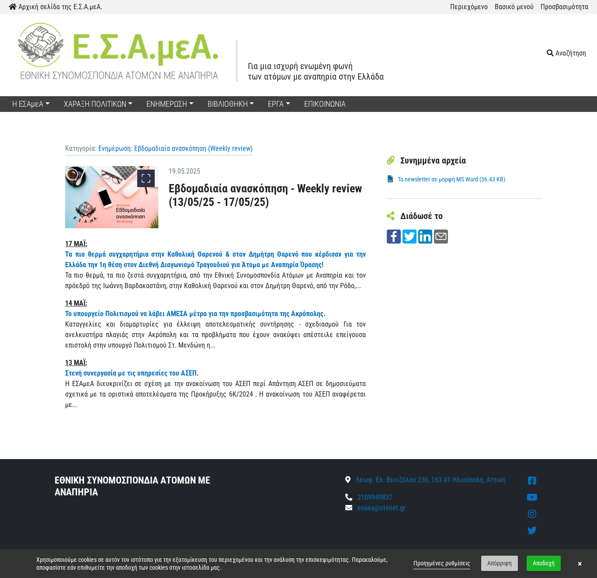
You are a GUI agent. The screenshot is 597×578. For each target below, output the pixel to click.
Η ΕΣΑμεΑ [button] (27, 103)
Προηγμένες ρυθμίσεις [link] (441, 563)
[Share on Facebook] (394, 236)
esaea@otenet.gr (382, 508)
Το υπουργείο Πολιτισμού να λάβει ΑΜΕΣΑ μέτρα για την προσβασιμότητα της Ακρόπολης (194, 314)
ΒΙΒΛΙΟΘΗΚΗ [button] (228, 103)
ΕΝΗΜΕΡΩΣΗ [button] (166, 103)
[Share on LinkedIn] (425, 236)
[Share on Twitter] (410, 236)
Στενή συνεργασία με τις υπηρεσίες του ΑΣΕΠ (131, 373)
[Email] (441, 236)
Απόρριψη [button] (499, 563)
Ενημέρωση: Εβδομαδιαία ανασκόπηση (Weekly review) (175, 148)
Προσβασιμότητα (564, 7)
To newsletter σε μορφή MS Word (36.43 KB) (451, 179)
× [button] (580, 563)
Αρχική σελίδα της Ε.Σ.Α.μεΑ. (59, 7)
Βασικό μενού (514, 7)
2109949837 (374, 497)
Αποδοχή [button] (544, 563)
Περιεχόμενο (469, 7)
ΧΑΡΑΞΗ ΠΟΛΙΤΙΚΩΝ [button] (95, 103)
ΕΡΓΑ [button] (276, 103)
